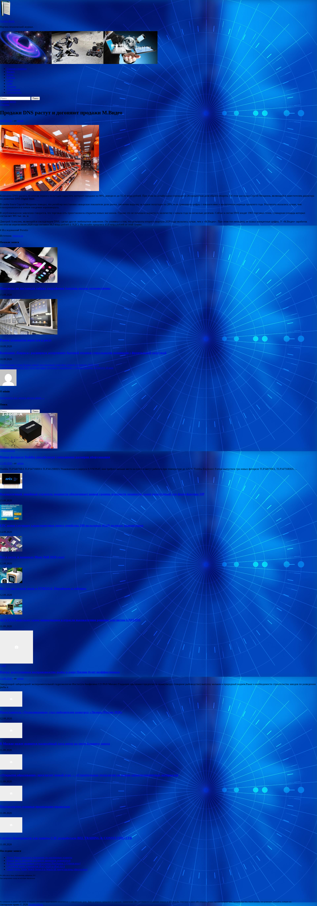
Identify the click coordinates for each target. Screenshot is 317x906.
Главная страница (17, 68)
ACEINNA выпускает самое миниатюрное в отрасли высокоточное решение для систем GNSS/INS (70, 620)
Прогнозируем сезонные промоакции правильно (35, 806)
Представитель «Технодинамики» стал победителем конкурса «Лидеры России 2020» (61, 712)
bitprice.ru (18, 235)
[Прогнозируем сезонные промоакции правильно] (11, 800)
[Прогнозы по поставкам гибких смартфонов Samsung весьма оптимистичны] (28, 281)
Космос (11, 71)
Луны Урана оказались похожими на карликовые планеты (39, 857)
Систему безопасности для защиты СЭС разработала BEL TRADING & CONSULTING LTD (66, 838)
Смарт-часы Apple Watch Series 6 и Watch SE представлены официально (47, 869)
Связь (10, 80)
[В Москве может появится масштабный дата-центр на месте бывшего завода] (11, 737)
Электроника (14, 92)
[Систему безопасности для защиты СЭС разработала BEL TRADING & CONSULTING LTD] (11, 831)
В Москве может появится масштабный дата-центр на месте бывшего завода (55, 743)
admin (20, 120)
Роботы (11, 77)
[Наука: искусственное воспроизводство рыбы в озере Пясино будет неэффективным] (16, 662)
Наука (10, 74)
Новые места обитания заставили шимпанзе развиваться (38, 860)
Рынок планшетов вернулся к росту (26, 340)
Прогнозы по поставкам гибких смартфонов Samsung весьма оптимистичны (55, 288)
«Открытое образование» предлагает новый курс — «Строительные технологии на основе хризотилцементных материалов (89, 775)
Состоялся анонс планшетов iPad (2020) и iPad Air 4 (36, 866)
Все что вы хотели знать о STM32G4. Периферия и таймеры (43, 588)
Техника (11, 86)
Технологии (13, 89)
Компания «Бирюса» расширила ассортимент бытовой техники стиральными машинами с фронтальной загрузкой (83, 353)
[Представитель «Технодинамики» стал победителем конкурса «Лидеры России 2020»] (11, 705)
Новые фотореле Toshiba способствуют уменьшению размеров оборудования (55, 457)
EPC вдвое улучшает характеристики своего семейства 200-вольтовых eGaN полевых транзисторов (71, 525)
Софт (10, 83)
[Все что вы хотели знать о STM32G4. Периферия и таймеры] (11, 582)
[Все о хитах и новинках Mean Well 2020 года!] (11, 550)
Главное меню (8, 101)
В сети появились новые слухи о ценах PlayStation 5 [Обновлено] (43, 863)
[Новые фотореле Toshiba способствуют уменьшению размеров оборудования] (28, 447)
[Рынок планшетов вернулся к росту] (28, 333)
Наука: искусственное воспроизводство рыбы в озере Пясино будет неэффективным (60, 672)
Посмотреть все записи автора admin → (22, 397)
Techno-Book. (7, 21)
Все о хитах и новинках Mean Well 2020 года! (32, 557)
